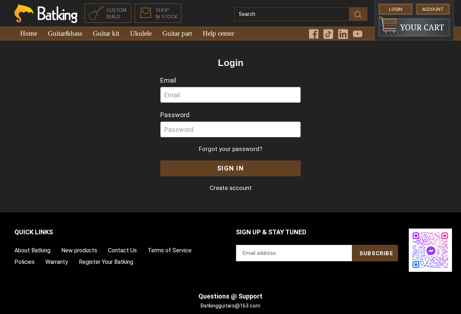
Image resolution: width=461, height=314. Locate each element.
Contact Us (122, 250)
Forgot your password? (230, 148)
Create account (231, 187)
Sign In (230, 168)
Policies (24, 261)
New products (79, 250)
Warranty (56, 261)
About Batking (32, 250)
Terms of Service (170, 250)
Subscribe (376, 253)
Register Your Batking (106, 261)
